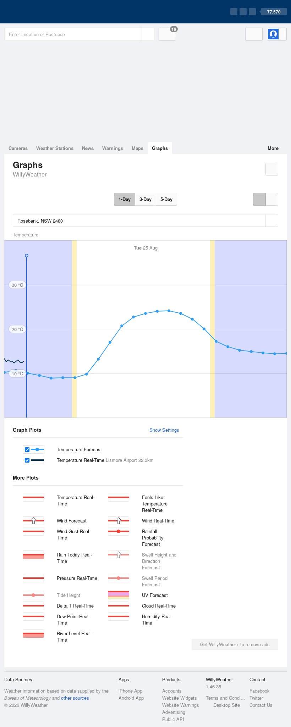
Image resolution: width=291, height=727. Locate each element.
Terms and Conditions (225, 697)
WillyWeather (29, 174)
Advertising (173, 712)
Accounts (172, 690)
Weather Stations (54, 148)
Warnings (112, 148)
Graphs (160, 148)
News (88, 148)
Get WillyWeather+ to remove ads (235, 644)
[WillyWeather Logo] (37, 11)
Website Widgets (179, 697)
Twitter (256, 697)
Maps (137, 148)
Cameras (18, 148)
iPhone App (130, 690)
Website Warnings (180, 704)
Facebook (259, 690)
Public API (173, 719)
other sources (75, 697)
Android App (131, 697)
